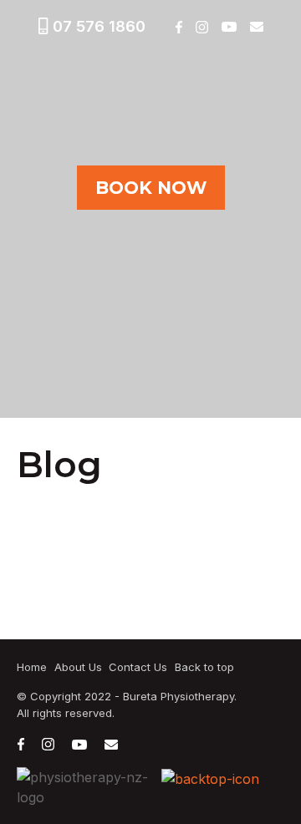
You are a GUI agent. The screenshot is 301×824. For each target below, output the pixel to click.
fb (178, 27)
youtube (229, 27)
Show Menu (27, 68)
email (256, 27)
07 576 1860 (99, 26)
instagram (201, 27)
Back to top (204, 667)
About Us (78, 667)
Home (32, 667)
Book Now (151, 187)
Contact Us (138, 667)
